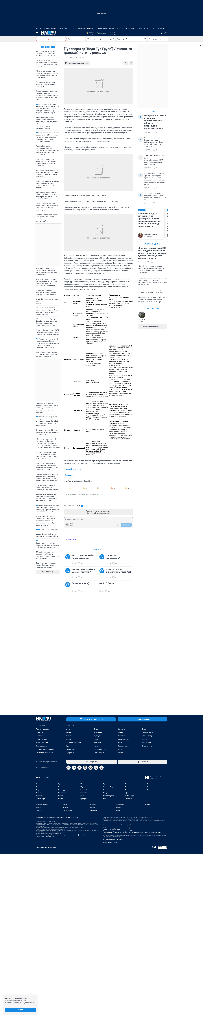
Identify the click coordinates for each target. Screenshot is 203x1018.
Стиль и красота (148, 732)
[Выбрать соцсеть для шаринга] (131, 63)
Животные (70, 749)
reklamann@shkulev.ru (145, 817)
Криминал (98, 732)
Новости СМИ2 (70, 539)
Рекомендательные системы (111, 842)
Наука (96, 746)
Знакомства (81, 28)
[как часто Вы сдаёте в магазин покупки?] (68, 573)
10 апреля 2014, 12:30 (70, 58)
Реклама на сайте (42, 729)
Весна (68, 736)
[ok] (79, 768)
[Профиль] (165, 33)
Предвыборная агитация (45, 749)
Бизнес (69, 732)
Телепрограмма (101, 28)
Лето (96, 739)
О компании (40, 736)
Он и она (121, 729)
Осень (120, 732)
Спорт (144, 729)
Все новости (48, 47)
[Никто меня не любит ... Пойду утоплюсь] (68, 559)
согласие (12, 1005)
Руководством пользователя (111, 829)
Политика (122, 736)
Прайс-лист (40, 732)
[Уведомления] (160, 33)
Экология (145, 739)
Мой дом (97, 743)
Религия (121, 749)
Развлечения (123, 746)
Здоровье (70, 753)
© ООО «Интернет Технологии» (46, 847)
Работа (120, 743)
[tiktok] (101, 768)
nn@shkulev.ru (59, 833)
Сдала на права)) (80, 583)
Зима (96, 729)
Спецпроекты (147, 746)
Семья (120, 753)
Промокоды (154, 28)
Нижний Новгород (73, 469)
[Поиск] (155, 33)
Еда (67, 746)
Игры (146, 28)
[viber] (85, 768)
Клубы (139, 28)
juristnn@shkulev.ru (84, 835)
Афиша (111, 28)
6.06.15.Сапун (106, 583)
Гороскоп (119, 28)
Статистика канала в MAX (45, 753)
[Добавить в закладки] (125, 63)
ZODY (162, 28)
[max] (90, 768)
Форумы (39, 28)
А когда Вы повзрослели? (113, 556)
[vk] (74, 768)
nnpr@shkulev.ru (131, 825)
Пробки (102, 33)
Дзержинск (69, 475)
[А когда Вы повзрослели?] (102, 559)
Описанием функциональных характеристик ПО (117, 831)
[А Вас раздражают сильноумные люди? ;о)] (102, 573)
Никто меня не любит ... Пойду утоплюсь (84, 556)
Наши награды (41, 739)
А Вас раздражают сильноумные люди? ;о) (118, 570)
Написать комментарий (78, 63)
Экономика (146, 743)
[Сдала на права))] (68, 587)
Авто (68, 729)
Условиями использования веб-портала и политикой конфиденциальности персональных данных (132, 832)
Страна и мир (147, 736)
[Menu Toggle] (37, 33)
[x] (96, 768)
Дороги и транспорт (73, 743)
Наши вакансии (42, 743)
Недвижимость (50, 28)
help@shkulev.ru (49, 836)
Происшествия (123, 739)
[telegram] (68, 768)
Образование (99, 753)
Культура (97, 736)
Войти (71, 525)
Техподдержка (41, 746)
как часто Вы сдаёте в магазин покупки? (83, 570)
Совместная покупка (66, 28)
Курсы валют (130, 28)
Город (68, 739)
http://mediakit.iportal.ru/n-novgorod (138, 819)
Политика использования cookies (113, 839)
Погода (90, 28)
